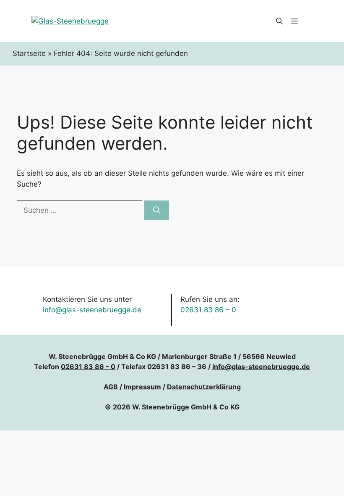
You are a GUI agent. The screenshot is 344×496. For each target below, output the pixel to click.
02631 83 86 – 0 (208, 310)
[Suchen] (156, 211)
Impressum (142, 387)
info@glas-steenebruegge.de (92, 310)
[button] (279, 21)
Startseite (29, 53)
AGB (111, 387)
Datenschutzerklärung (204, 387)
